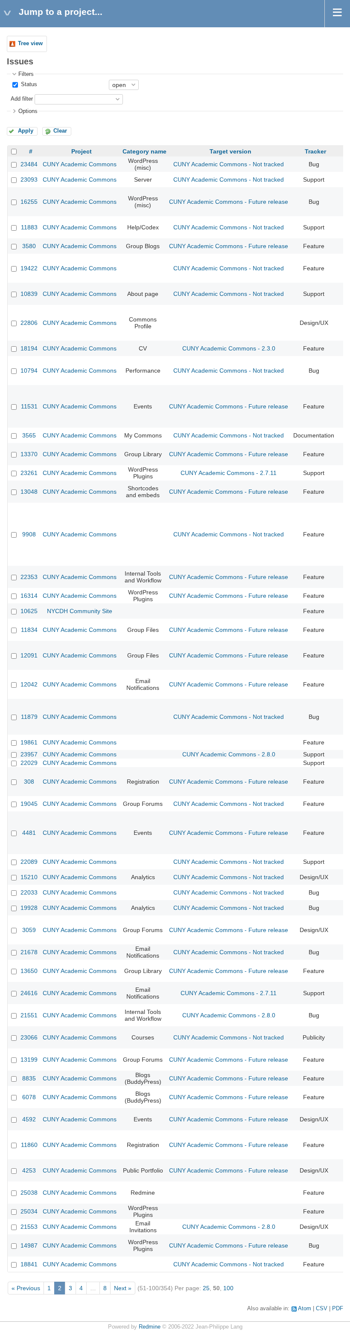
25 (206, 1288)
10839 (29, 293)
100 (228, 1288)
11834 (29, 629)
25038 (29, 1192)
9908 (29, 534)
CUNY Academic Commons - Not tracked (228, 164)
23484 (29, 164)
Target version (230, 151)
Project (81, 151)
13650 (29, 970)
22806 (29, 322)
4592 (29, 1119)
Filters (26, 74)
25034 (29, 1211)
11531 (29, 406)
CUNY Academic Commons (80, 164)
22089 (29, 861)
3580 (29, 246)
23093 (29, 179)
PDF (337, 1309)
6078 (29, 1097)
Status (28, 84)
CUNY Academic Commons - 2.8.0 (228, 754)
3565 (29, 435)
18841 (29, 1264)
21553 (29, 1226)
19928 (29, 907)
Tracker (315, 151)
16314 (29, 595)
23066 (29, 1037)
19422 (29, 268)
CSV (321, 1309)
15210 (29, 877)
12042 (29, 684)
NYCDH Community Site (79, 611)
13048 (29, 491)
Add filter (22, 99)
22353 (29, 576)
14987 (29, 1245)
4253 (29, 1170)
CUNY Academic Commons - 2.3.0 (228, 348)
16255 (29, 201)
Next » (122, 1288)
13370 (29, 454)
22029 (29, 762)
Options (28, 111)
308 (29, 781)
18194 (29, 348)
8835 (29, 1078)
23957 (29, 754)
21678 (29, 952)
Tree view (30, 43)
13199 (29, 1059)
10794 (29, 370)
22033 (29, 892)
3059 (29, 930)
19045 (29, 803)
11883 (29, 227)
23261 (29, 472)
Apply (25, 131)
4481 (29, 832)
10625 (29, 611)
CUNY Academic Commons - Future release (228, 201)
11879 (29, 716)
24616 (29, 993)
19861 (29, 742)
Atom (304, 1309)
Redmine (149, 1327)
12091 (29, 655)
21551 (29, 1015)
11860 (29, 1144)
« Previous (26, 1288)
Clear (60, 131)
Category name (144, 151)
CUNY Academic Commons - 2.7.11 (229, 472)
